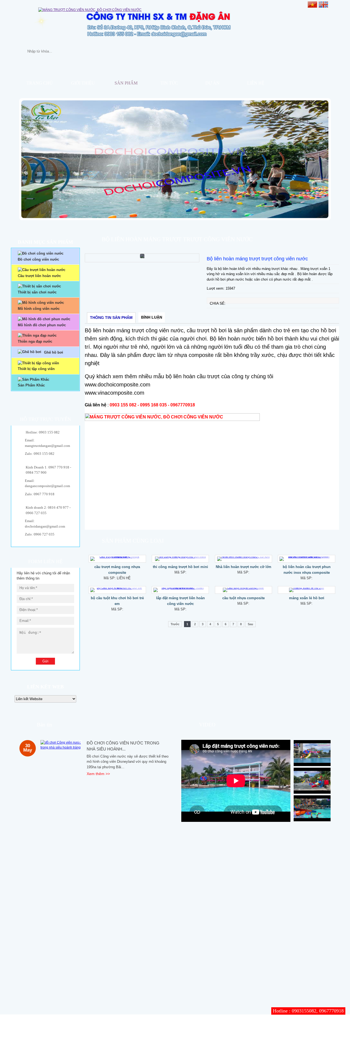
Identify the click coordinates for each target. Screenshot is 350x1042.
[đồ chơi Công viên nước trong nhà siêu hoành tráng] (61, 745)
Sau (250, 624)
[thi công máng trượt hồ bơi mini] (180, 559)
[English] (323, 4)
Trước (175, 624)
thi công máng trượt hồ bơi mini (180, 567)
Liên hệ (255, 83)
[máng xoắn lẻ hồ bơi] (306, 590)
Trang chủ (40, 83)
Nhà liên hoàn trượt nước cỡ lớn (243, 567)
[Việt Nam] (312, 4)
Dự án (212, 83)
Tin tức (169, 83)
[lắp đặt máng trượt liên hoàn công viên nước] (180, 590)
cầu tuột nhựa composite (243, 598)
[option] (142, 258)
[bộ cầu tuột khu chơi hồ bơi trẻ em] (117, 590)
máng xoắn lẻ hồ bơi (306, 598)
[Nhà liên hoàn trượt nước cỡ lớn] (244, 559)
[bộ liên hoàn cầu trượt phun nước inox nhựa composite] (306, 559)
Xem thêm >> (98, 774)
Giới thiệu (83, 83)
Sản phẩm (126, 83)
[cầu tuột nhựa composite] (244, 590)
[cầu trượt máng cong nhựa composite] (117, 559)
